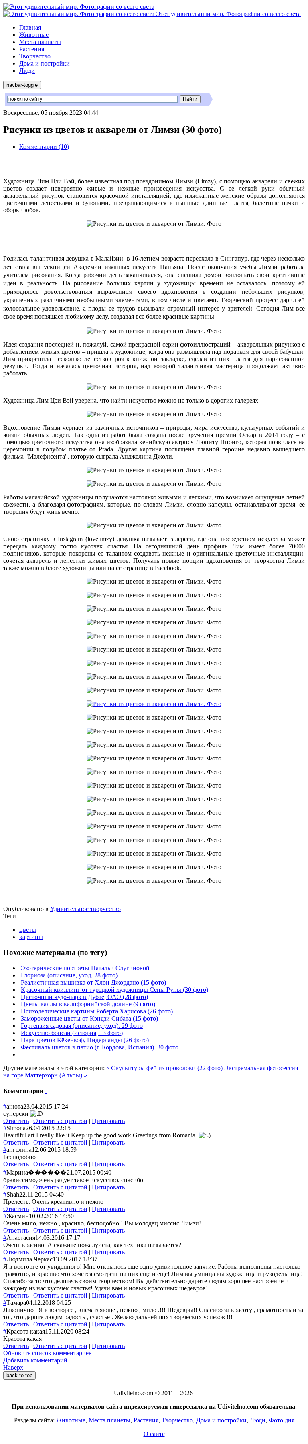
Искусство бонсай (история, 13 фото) (72, 1032)
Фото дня (281, 1420)
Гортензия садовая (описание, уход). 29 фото (82, 1025)
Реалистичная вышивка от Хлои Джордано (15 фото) (93, 982)
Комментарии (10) (44, 146)
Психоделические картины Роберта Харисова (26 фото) (97, 1011)
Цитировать (108, 1120)
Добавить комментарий (35, 1360)
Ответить (16, 1120)
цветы (27, 929)
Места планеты (40, 41)
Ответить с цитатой (60, 1120)
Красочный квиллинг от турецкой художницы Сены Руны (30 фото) (114, 989)
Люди (27, 70)
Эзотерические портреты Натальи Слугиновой (85, 968)
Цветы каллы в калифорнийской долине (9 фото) (88, 1004)
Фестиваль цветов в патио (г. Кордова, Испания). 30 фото (99, 1047)
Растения (31, 49)
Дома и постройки (44, 63)
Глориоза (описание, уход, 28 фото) (69, 975)
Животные (34, 34)
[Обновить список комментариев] (46, 1090)
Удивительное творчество (85, 908)
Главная (30, 27)
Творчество (35, 56)
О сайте (154, 1433)
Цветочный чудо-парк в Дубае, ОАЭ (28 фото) (84, 996)
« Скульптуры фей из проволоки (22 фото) (164, 1068)
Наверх (13, 1367)
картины (31, 936)
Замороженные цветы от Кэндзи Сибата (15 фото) (89, 1018)
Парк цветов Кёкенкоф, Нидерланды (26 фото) (85, 1040)
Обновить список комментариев (47, 1353)
